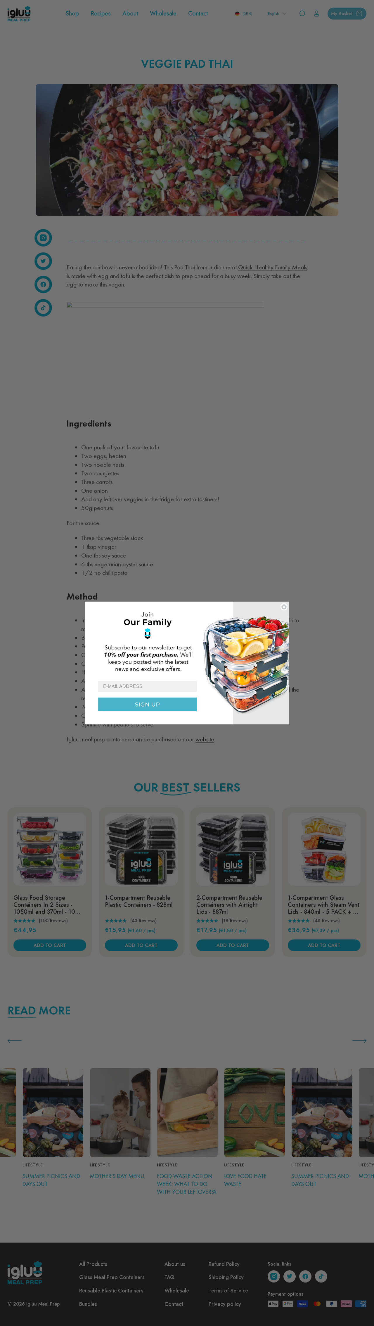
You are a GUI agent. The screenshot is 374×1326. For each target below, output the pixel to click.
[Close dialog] (284, 607)
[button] (187, 641)
